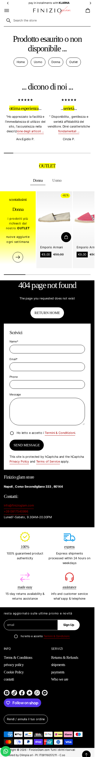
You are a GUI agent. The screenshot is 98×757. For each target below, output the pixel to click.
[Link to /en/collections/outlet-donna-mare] (18, 257)
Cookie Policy (14, 672)
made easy (25, 587)
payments (57, 672)
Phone (14, 376)
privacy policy (14, 665)
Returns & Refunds (64, 658)
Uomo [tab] (56, 180)
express (69, 547)
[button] (87, 10)
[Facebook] (22, 693)
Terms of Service (48, 461)
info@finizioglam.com (19, 505)
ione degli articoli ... (30, 131)
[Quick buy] (66, 237)
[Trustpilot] (29, 693)
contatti (9, 679)
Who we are (59, 679)
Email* (14, 359)
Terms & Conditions (18, 658)
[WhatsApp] (37, 693)
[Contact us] (5, 751)
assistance (69, 587)
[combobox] (47, 20)
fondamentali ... (68, 131)
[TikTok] (14, 693)
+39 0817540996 (16, 511)
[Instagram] (7, 693)
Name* (14, 341)
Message (15, 394)
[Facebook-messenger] (45, 693)
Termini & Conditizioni (60, 433)
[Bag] (87, 10)
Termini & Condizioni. (57, 636)
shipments (58, 665)
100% (25, 547)
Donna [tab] (38, 180)
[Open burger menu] (7, 10)
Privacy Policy (19, 461)
